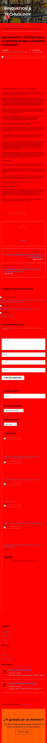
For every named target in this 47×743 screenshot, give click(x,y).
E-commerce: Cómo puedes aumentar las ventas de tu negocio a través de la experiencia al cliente (22, 301)
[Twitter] (20, 213)
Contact (4, 640)
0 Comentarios (37, 52)
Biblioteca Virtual (7, 6)
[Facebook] (10, 213)
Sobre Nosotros (6, 632)
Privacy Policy (6, 659)
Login (4, 2)
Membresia (5, 636)
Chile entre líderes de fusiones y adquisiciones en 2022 (19, 309)
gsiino (23, 240)
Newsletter (23, 2)
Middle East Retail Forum (20, 670)
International (6, 9)
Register (13, 2)
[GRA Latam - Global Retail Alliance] (18, 17)
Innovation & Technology (11, 52)
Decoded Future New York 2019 (23, 683)
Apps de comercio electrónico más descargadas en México (24, 523)
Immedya (24, 704)
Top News (24, 52)
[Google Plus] (15, 213)
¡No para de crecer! (7, 316)
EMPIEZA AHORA (24, 732)
